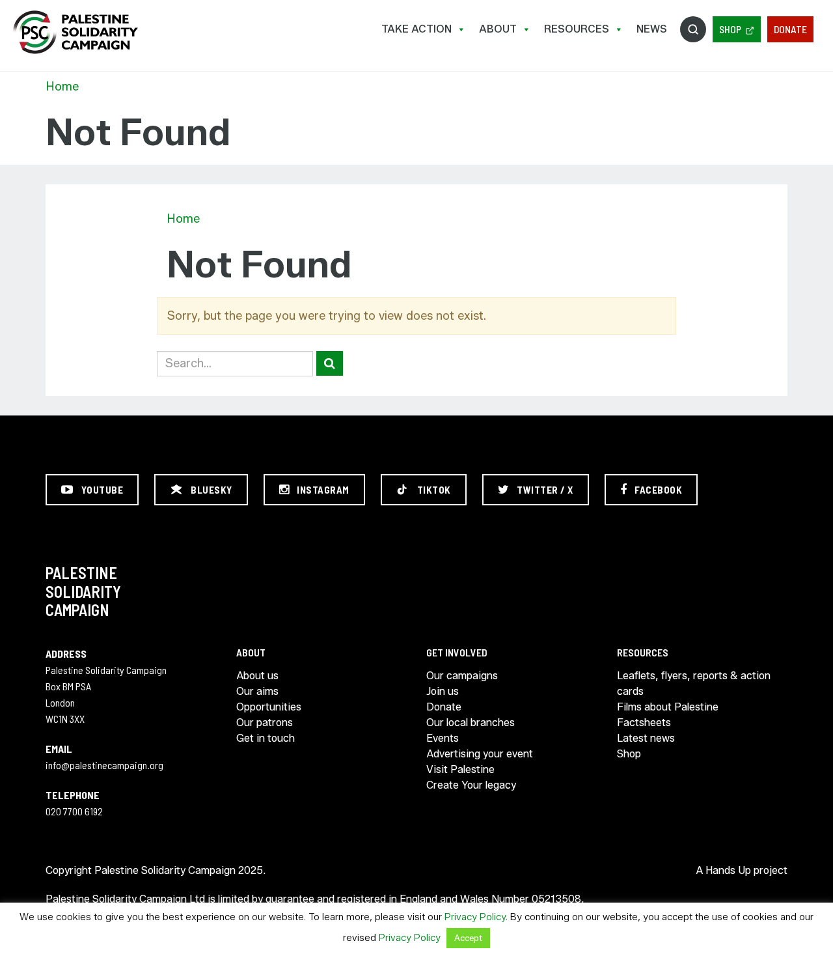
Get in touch (265, 738)
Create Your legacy (471, 785)
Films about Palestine (667, 707)
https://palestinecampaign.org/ (75, 32)
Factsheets (644, 722)
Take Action (416, 29)
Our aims (257, 691)
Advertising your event (479, 754)
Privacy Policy (475, 917)
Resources (576, 29)
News (651, 29)
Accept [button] (468, 938)
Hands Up (728, 870)
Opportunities (268, 707)
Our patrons (264, 722)
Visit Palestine (460, 769)
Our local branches (470, 722)
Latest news (646, 738)
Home (62, 86)
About (498, 29)
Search (693, 29)
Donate (790, 29)
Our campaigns (462, 675)
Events (442, 738)
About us (257, 675)
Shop (730, 29)
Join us (442, 691)
